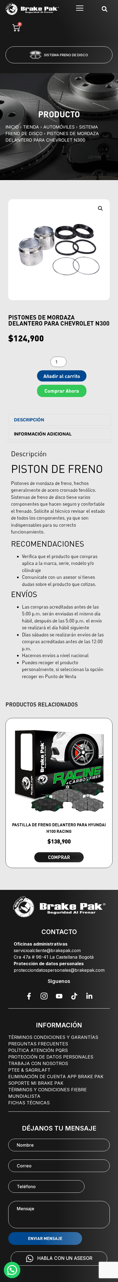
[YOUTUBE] (59, 996)
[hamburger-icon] (80, 8)
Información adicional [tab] (43, 434)
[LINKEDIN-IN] (89, 996)
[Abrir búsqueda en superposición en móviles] (104, 9)
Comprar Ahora (61, 391)
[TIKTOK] (74, 996)
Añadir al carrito (61, 376)
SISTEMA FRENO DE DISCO (66, 55)
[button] (37, 67)
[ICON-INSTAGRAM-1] (44, 996)
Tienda (31, 127)
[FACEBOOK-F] (29, 996)
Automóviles (59, 127)
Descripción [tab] (29, 419)
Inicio (12, 127)
